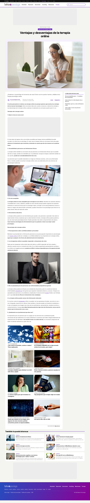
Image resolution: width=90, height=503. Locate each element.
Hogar (48, 1)
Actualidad (12, 1)
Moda (16, 1)
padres (22, 489)
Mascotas (35, 1)
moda (10, 489)
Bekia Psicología (43, 27)
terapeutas (22, 301)
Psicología (44, 1)
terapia (47, 293)
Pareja (31, 1)
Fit (51, 1)
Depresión (30, 4)
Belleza (19, 1)
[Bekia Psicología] (12, 4)
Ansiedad (24, 4)
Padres (27, 1)
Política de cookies (26, 492)
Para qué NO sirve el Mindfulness (65, 455)
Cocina (23, 1)
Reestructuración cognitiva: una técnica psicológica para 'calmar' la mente (26, 455)
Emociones (37, 4)
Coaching (44, 4)
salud (35, 489)
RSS (32, 492)
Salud (39, 1)
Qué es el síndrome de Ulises (23, 436)
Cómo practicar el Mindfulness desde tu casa (68, 446)
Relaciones (51, 4)
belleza (14, 489)
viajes (49, 489)
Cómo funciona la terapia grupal (64, 436)
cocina (18, 489)
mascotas (30, 489)
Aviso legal (6, 492)
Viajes (54, 1)
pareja (26, 489)
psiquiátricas (18, 291)
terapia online (13, 236)
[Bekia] (6, 1)
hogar (44, 489)
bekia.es (6, 489)
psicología (39, 489)
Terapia (57, 4)
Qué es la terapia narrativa (23, 446)
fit (46, 489)
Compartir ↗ (57, 100)
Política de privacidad (16, 492)
